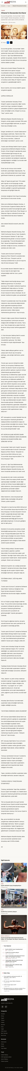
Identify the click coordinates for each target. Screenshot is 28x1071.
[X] (6, 1006)
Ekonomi (3, 1024)
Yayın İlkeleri (4, 1048)
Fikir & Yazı (3, 1035)
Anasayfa (3, 5)
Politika (2, 1022)
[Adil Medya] (10, 2)
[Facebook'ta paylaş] (8, 42)
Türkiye (2, 1020)
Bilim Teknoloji (4, 1033)
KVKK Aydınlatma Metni (6, 1057)
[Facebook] (2, 1006)
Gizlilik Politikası (4, 1054)
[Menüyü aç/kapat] (2, 2)
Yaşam (8, 5)
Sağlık (2, 1028)
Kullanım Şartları (4, 1061)
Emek (2, 1026)
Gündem (3, 1013)
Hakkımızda (3, 1041)
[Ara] (25, 2)
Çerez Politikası (4, 1059)
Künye (2, 1044)
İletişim (2, 1046)
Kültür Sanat (4, 1031)
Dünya (2, 1016)
